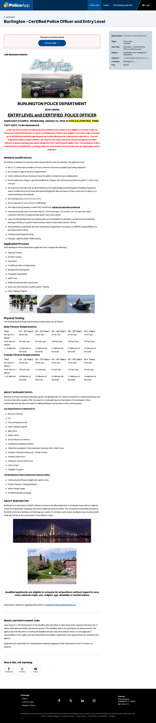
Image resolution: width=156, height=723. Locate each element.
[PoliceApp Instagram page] (94, 700)
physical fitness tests (32, 198)
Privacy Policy (81, 716)
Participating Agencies (123, 5)
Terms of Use (92, 716)
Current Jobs (50, 43)
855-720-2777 (123, 704)
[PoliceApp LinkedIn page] (82, 700)
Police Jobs (94, 5)
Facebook (9, 672)
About (24, 698)
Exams (106, 5)
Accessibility (103, 716)
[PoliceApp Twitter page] (71, 700)
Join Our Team (28, 702)
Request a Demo (28, 705)
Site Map (112, 716)
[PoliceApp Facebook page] (59, 700)
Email (35, 672)
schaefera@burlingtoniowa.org (135, 58)
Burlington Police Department (135, 36)
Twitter (22, 672)
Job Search (10, 17)
